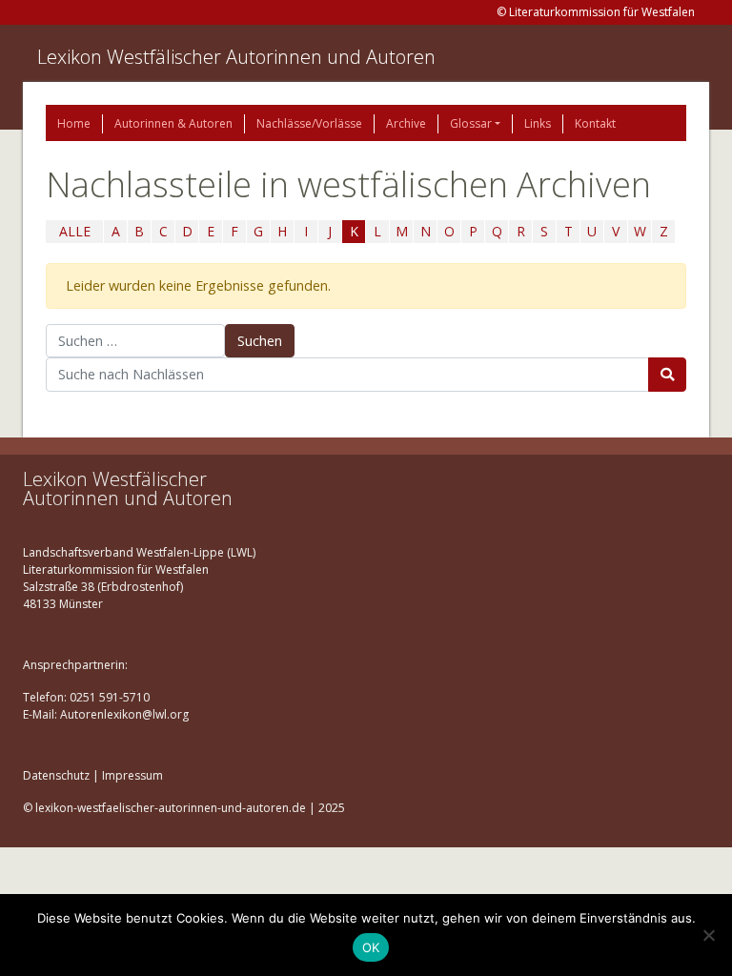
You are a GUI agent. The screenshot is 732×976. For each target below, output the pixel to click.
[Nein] (708, 935)
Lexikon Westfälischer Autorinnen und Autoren (236, 57)
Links (537, 123)
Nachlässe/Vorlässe (309, 123)
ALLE (75, 231)
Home (74, 123)
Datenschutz (56, 775)
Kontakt (595, 123)
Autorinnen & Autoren (173, 123)
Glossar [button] (471, 123)
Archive (406, 123)
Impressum (132, 775)
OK (371, 947)
